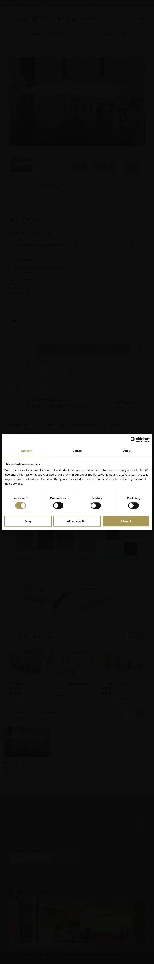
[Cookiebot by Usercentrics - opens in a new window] (133, 440)
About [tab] (127, 450)
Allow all (126, 521)
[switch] (58, 505)
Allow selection (77, 521)
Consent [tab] (26, 450)
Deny (28, 521)
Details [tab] (77, 450)
